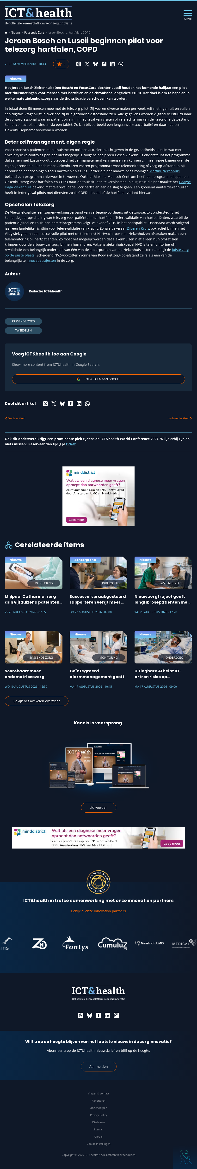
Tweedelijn (23, 330)
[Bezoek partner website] (28, 943)
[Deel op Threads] (78, 64)
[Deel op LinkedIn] (112, 64)
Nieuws (16, 32)
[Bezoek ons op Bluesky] (89, 1015)
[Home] (6, 32)
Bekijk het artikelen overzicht (36, 701)
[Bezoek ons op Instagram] (116, 1015)
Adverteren (98, 1100)
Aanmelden (98, 1066)
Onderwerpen (98, 1108)
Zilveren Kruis (138, 228)
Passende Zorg (34, 32)
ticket (71, 444)
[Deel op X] (87, 64)
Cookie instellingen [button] (99, 1144)
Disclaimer (98, 1122)
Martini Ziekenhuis (164, 171)
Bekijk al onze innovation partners (98, 911)
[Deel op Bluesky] (95, 64)
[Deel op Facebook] (104, 64)
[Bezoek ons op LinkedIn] (107, 1015)
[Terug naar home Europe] (38, 15)
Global (98, 1136)
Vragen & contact (98, 1093)
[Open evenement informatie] (185, 1157)
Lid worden (99, 807)
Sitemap (98, 1129)
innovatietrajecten (41, 260)
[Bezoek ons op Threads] (80, 1015)
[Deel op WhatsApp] (120, 64)
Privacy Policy (98, 1115)
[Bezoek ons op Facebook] (98, 1015)
